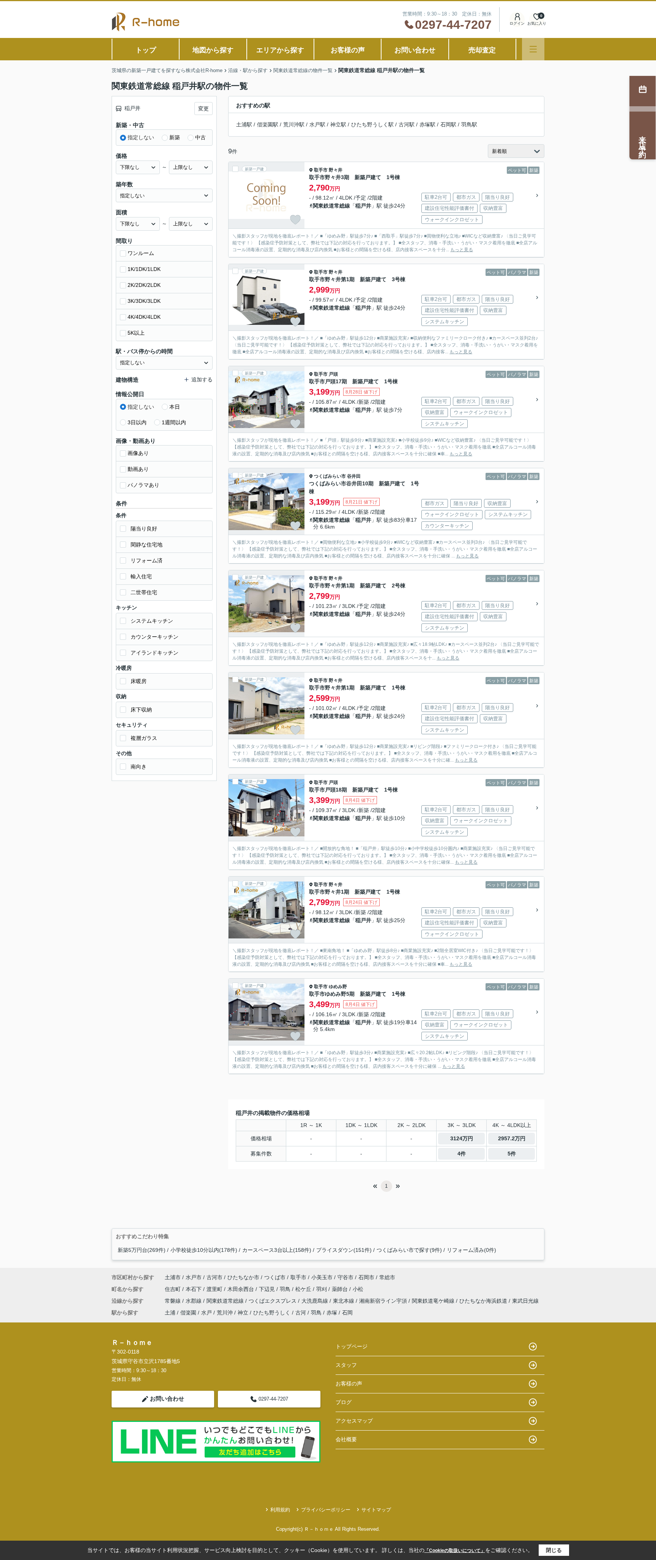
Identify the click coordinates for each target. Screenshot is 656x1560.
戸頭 (333, 374)
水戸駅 (317, 124)
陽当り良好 (144, 529)
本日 (174, 407)
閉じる (554, 1550)
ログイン (517, 23)
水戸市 (194, 1277)
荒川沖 (225, 1313)
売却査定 (482, 50)
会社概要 (346, 1439)
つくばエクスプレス (273, 1301)
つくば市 (274, 1277)
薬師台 (340, 1289)
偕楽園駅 (267, 124)
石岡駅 (448, 124)
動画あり (138, 469)
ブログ (344, 1402)
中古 (200, 137)
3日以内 (137, 422)
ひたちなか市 (243, 1277)
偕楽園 (188, 1313)
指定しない (141, 137)
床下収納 (141, 710)
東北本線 (344, 1301)
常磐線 (173, 1301)
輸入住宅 (141, 576)
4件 (461, 1154)
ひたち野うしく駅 (372, 124)
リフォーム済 (146, 560)
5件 (512, 1154)
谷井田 (354, 476)
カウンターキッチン (154, 637)
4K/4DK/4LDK (144, 317)
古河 (300, 1313)
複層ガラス (144, 738)
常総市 (387, 1277)
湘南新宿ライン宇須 (383, 1301)
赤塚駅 (427, 124)
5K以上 (136, 333)
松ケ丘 (304, 1289)
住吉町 (173, 1289)
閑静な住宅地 (146, 545)
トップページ (351, 1346)
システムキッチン (152, 621)
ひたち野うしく (271, 1313)
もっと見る (461, 249)
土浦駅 (244, 124)
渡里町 (215, 1289)
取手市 (321, 170)
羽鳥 (286, 1289)
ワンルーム (141, 253)
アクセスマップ (354, 1421)
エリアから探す (280, 50)
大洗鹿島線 (315, 1301)
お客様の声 (348, 50)
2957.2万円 (511, 1138)
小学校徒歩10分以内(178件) (203, 1250)
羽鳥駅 (469, 124)
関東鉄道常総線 (331, 206)
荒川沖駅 (293, 124)
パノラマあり (143, 485)
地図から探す (212, 50)
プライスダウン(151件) (344, 1250)
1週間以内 (174, 422)
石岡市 (366, 1277)
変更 (203, 108)
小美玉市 (322, 1277)
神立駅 (338, 124)
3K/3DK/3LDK (144, 301)
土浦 (170, 1313)
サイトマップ (376, 1510)
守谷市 (345, 1277)
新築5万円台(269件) (142, 1250)
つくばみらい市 (330, 476)
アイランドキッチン (154, 653)
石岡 (347, 1313)
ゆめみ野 (338, 986)
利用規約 (280, 1510)
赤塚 (331, 1313)
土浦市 (173, 1277)
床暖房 (139, 681)
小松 (358, 1289)
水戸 (206, 1313)
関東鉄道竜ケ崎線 (434, 1301)
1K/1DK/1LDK (144, 269)
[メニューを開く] (533, 49)
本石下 (194, 1289)
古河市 (214, 1277)
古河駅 (407, 124)
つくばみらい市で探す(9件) (409, 1250)
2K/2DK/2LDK (144, 285)
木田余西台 (241, 1289)
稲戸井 (363, 206)
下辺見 (267, 1289)
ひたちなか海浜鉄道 (484, 1301)
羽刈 (322, 1289)
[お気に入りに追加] (295, 220)
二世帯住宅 (144, 592)
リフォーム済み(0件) (471, 1250)
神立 (243, 1313)
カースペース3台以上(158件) (276, 1250)
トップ (146, 50)
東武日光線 (525, 1301)
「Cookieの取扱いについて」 (454, 1550)
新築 (174, 137)
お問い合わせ (414, 50)
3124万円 (461, 1138)
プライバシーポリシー (325, 1510)
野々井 (335, 170)
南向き (139, 766)
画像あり (138, 453)
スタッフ (346, 1365)
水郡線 (194, 1301)
